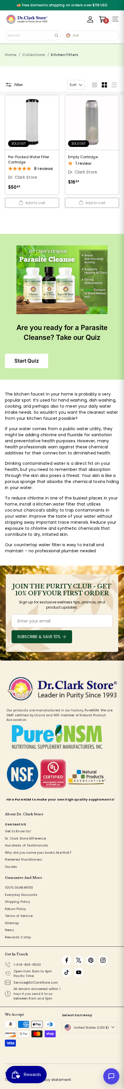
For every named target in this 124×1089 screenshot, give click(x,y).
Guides (11, 866)
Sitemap (12, 923)
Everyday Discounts (21, 894)
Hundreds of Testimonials (26, 845)
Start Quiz (26, 361)
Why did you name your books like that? (38, 852)
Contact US (15, 824)
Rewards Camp (18, 937)
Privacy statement (53, 1079)
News (9, 930)
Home (10, 54)
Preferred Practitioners (23, 859)
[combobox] (33, 35)
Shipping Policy (17, 901)
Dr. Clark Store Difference (25, 838)
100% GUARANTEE (19, 887)
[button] (32, 203)
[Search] (56, 35)
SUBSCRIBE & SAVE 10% (39, 636)
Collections (33, 54)
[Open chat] (111, 1076)
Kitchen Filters (64, 54)
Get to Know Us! (18, 831)
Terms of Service (19, 915)
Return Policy (15, 909)
